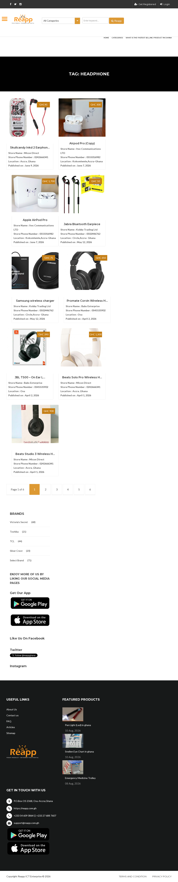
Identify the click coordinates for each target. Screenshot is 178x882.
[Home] (23, 19)
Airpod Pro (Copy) (82, 143)
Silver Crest (16, 550)
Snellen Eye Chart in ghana (79, 751)
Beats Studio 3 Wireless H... (35, 454)
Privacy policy (162, 876)
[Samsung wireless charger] (35, 271)
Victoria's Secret (19, 522)
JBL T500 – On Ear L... (30, 377)
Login (167, 4)
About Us (11, 709)
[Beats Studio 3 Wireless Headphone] (35, 424)
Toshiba (14, 531)
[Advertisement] (49, 41)
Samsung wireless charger (35, 300)
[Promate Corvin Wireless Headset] (87, 271)
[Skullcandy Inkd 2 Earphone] (29, 117)
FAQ (8, 721)
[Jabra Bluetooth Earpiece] (82, 194)
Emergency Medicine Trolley (80, 777)
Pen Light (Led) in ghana (78, 725)
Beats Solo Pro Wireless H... (82, 377)
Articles (10, 727)
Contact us (12, 715)
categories (117, 38)
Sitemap (10, 733)
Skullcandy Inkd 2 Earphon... (30, 147)
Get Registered (147, 4)
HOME (106, 38)
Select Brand (17, 560)
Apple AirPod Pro (35, 220)
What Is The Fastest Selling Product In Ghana (149, 38)
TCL (12, 541)
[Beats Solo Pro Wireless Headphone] (82, 347)
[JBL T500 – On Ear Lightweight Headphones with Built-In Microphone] (29, 347)
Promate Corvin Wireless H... (87, 300)
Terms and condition (133, 876)
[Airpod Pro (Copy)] (82, 117)
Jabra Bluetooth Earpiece (82, 224)
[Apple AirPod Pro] (35, 194)
